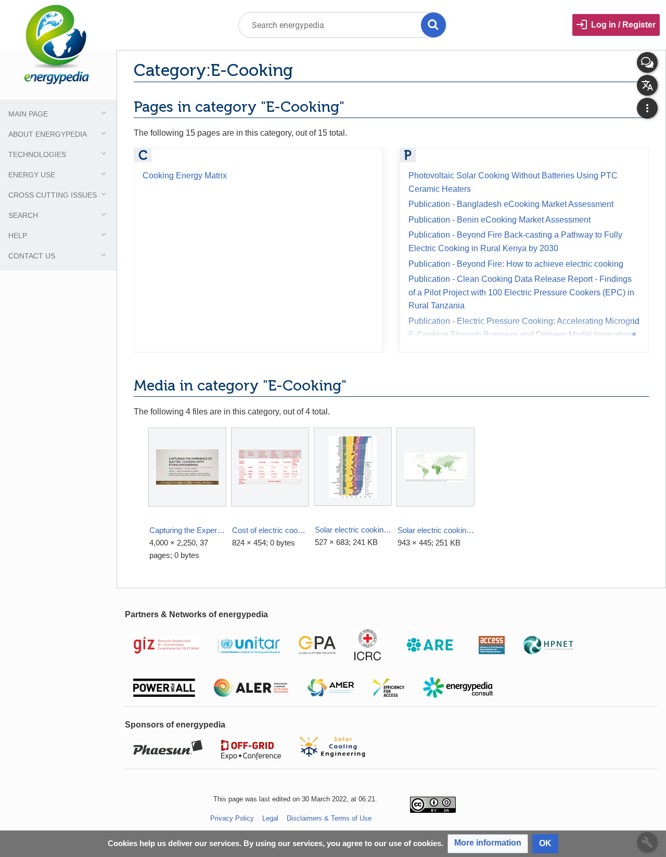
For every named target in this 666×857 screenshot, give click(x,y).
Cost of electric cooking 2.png (270, 530)
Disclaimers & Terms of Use (329, 818)
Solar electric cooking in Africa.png (436, 530)
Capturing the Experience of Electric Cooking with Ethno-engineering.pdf (187, 530)
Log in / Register (623, 24)
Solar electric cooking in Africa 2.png (353, 529)
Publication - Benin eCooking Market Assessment (499, 219)
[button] (487, 843)
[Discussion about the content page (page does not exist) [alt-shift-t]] (647, 62)
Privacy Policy (232, 818)
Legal (270, 818)
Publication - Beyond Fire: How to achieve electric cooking (515, 263)
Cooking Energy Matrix (185, 175)
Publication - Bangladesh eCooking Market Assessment (510, 204)
